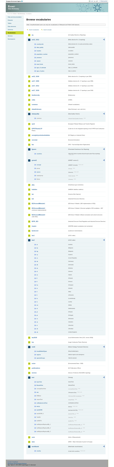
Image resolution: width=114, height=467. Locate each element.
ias (33, 194)
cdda (33, 100)
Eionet (14, 13)
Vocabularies (12, 32)
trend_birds (40, 64)
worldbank (35, 446)
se (37, 322)
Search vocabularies (34, 29)
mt (37, 305)
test (33, 377)
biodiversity (36, 95)
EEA (15, 1)
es (37, 275)
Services (10, 36)
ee (37, 268)
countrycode (40, 44)
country (39, 451)
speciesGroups (41, 358)
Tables (9, 23)
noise (33, 363)
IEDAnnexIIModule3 (38, 208)
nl (37, 308)
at (37, 244)
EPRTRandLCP (37, 128)
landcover (35, 231)
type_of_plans (40, 71)
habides (34, 189)
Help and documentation (15, 17)
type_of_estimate (41, 67)
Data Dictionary (21, 13)
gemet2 (34, 160)
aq (32, 35)
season (39, 61)
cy (37, 254)
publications (36, 368)
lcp (33, 342)
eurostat (34, 140)
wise (33, 442)
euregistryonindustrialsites (41, 135)
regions (39, 354)
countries (39, 153)
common (35, 104)
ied (33, 199)
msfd (33, 347)
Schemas (10, 29)
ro (37, 318)
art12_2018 (35, 76)
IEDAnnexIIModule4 (38, 215)
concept (39, 164)
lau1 (33, 235)
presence (39, 57)
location (39, 50)
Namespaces (11, 39)
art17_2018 (35, 90)
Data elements (12, 26)
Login (91, 1)
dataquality (35, 114)
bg (37, 251)
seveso (34, 373)
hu (37, 285)
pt (37, 315)
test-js (38, 406)
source (38, 172)
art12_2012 (35, 39)
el (37, 271)
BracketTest (40, 385)
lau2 (33, 240)
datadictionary (36, 109)
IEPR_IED (35, 221)
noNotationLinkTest (42, 403)
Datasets (10, 20)
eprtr (33, 124)
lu (37, 298)
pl (37, 312)
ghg (33, 185)
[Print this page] (95, 1)
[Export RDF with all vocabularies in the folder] (104, 40)
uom (33, 437)
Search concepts (47, 29)
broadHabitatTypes (42, 351)
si (37, 325)
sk (37, 328)
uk (37, 332)
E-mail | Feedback (13, 461)
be (37, 248)
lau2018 (34, 337)
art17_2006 (35, 81)
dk (37, 264)
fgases (34, 149)
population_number (42, 54)
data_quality (40, 47)
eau (38, 392)
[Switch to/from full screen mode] (97, 1)
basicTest (39, 382)
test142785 (39, 410)
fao (33, 144)
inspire (34, 226)
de (37, 261)
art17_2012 (35, 86)
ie (37, 288)
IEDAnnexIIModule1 (38, 203)
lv (37, 302)
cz (37, 258)
